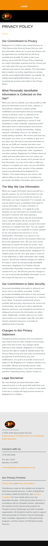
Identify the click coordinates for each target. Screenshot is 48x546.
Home (4, 436)
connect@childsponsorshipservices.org (18, 467)
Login (24, 6)
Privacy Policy (8, 483)
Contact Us (28, 436)
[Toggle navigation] (42, 16)
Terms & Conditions (26, 483)
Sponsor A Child (15, 436)
